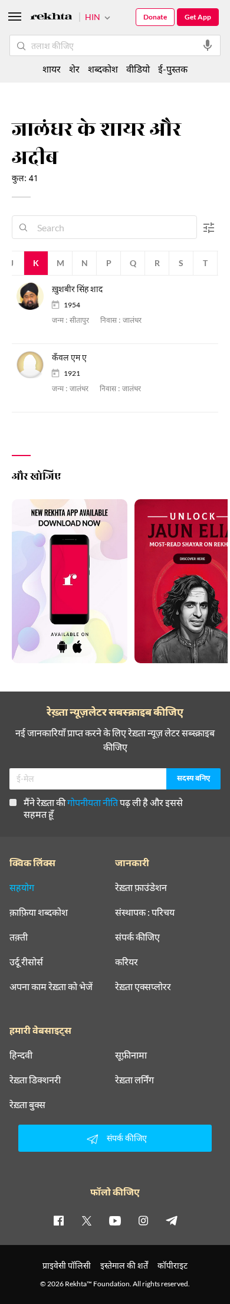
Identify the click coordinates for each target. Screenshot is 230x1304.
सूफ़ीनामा (131, 1055)
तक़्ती (18, 937)
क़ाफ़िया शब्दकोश (38, 912)
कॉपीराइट (172, 1265)
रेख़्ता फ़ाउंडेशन (141, 887)
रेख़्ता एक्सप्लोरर (143, 986)
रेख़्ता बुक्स (27, 1104)
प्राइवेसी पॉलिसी (66, 1265)
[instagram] (143, 1220)
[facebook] (58, 1220)
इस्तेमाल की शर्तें (124, 1265)
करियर (126, 961)
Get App (198, 16)
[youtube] (115, 1220)
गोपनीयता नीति (92, 802)
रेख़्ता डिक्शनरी (35, 1080)
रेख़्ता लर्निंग (134, 1080)
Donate (155, 16)
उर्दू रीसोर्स (26, 961)
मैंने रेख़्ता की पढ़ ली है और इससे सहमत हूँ (103, 808)
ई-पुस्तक (173, 68)
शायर (51, 68)
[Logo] (51, 18)
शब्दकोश (103, 68)
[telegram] (171, 1220)
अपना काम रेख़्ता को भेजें (51, 986)
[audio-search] (207, 45)
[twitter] (86, 1220)
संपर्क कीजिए (137, 937)
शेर (74, 68)
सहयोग (21, 887)
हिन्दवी (20, 1055)
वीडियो (138, 68)
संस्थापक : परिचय (145, 912)
